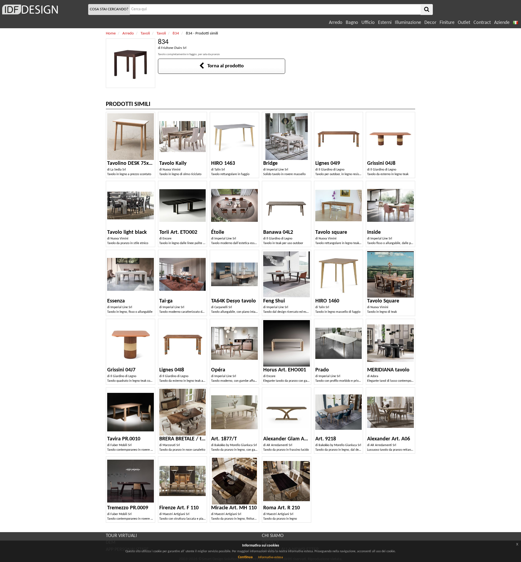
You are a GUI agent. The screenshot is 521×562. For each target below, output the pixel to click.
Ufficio (368, 22)
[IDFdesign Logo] (43, 9)
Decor (430, 22)
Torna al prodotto (224, 66)
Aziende (502, 22)
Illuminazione (408, 22)
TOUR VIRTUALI (121, 535)
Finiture (447, 22)
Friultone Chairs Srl (173, 48)
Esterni (385, 22)
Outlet (464, 22)
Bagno (352, 22)
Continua (245, 557)
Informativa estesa (270, 557)
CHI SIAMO (273, 535)
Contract (482, 22)
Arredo (335, 22)
